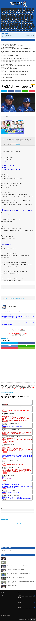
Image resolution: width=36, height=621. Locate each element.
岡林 (15, 10)
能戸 (14, 28)
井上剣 (2, 19)
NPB (16, 26)
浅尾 (10, 26)
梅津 (10, 12)
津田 (4, 14)
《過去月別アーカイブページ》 (5, 615)
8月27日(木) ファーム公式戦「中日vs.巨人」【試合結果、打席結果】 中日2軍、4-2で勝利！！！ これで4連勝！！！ (17, 62)
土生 (25, 23)
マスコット (2, 26)
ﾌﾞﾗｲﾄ (2, 12)
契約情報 (16, 19)
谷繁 (11, 23)
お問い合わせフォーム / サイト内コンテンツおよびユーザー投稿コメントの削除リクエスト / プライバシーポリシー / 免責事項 (9, 603)
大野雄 (19, 12)
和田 (8, 23)
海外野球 (19, 602)
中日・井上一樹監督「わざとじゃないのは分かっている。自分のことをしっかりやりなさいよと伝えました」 (16, 58)
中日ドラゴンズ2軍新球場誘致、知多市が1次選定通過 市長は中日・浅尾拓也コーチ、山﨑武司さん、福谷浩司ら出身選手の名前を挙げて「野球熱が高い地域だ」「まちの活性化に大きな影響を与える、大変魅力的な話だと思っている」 (18, 79)
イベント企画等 (3, 21)
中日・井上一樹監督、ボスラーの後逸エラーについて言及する (9, 55)
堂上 (14, 30)
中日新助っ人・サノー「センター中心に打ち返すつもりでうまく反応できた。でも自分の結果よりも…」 (15, 71)
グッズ (29, 19)
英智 (25, 26)
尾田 (25, 14)
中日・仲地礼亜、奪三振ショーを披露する (6, 77)
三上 (28, 28)
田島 (16, 30)
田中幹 (24, 10)
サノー (31, 28)
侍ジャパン (19, 21)
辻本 (5, 12)
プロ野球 (19, 597)
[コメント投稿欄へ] (31, 619)
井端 (23, 21)
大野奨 (23, 30)
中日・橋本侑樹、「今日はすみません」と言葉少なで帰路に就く (17, 569)
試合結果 (12, 19)
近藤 (23, 23)
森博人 (31, 23)
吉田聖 (6, 28)
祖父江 (8, 14)
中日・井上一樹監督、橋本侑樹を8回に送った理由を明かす (9, 44)
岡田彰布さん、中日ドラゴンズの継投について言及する (8, 70)
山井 (19, 30)
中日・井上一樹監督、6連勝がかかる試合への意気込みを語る (9, 68)
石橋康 (14, 14)
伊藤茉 (8, 19)
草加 (32, 12)
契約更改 (2, 30)
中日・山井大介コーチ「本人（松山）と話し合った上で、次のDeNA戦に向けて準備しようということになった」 (20, 582)
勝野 (16, 14)
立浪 (10, 10)
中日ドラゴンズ (25, 19)
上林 (28, 14)
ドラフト (20, 19)
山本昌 (2, 23)
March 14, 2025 (18, 144)
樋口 (7, 21)
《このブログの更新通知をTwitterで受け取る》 (18, 334)
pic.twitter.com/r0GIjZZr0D (14, 143)
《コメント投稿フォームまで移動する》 (18, 335)
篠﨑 (11, 28)
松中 (30, 26)
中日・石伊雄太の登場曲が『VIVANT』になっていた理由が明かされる (10, 61)
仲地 (2, 14)
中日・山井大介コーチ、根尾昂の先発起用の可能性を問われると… (13, 298)
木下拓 (29, 12)
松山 (8, 10)
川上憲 (31, 21)
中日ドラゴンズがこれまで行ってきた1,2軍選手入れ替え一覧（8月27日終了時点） (19, 573)
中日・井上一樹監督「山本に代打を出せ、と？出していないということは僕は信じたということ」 (14, 74)
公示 (13, 26)
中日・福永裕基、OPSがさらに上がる (13, 585)
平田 (6, 30)
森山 (28, 23)
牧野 (22, 28)
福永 (21, 10)
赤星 (25, 30)
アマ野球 (19, 595)
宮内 (33, 10)
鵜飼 (30, 10)
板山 (31, 14)
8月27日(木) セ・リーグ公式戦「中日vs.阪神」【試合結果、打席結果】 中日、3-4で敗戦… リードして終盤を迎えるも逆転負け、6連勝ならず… (18, 42)
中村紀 (11, 21)
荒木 (28, 21)
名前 (1, 508)
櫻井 (8, 28)
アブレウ (7, 26)
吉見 (25, 21)
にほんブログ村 (15, 331)
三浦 (5, 19)
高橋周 (22, 12)
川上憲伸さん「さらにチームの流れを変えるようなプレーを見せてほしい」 (18, 565)
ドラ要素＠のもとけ (27, 619)
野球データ (14, 21)
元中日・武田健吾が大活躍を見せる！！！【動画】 (15, 577)
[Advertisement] (18, 366)
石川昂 (2, 10)
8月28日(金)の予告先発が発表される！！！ (7, 67)
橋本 (19, 14)
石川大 (25, 28)
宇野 (28, 26)
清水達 (26, 12)
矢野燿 (2, 28)
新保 (16, 28)
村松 (18, 10)
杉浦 (28, 30)
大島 (16, 12)
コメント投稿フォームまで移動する (7, 392)
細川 (5, 10)
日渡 (20, 23)
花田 (19, 28)
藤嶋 (10, 14)
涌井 (13, 12)
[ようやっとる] (5, 404)
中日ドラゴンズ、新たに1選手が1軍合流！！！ (7, 50)
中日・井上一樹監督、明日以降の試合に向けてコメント (8, 47)
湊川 (31, 30)
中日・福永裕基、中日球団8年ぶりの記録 (6, 64)
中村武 (14, 23)
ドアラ (23, 14)
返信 (31, 404)
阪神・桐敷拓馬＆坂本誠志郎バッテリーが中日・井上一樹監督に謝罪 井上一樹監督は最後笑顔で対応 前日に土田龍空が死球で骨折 (18, 52)
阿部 (11, 30)
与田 (33, 26)
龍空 (8, 12)
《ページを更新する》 (18, 503)
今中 (17, 23)
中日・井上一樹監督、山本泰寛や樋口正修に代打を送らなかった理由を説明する (12, 45)
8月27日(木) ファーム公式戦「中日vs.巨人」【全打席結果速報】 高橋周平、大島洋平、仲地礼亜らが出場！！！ (16, 65)
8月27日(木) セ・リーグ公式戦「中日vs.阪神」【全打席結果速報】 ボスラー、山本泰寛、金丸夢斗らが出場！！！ (17, 48)
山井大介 (8, 338)
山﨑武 (6, 23)
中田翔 (27, 10)
